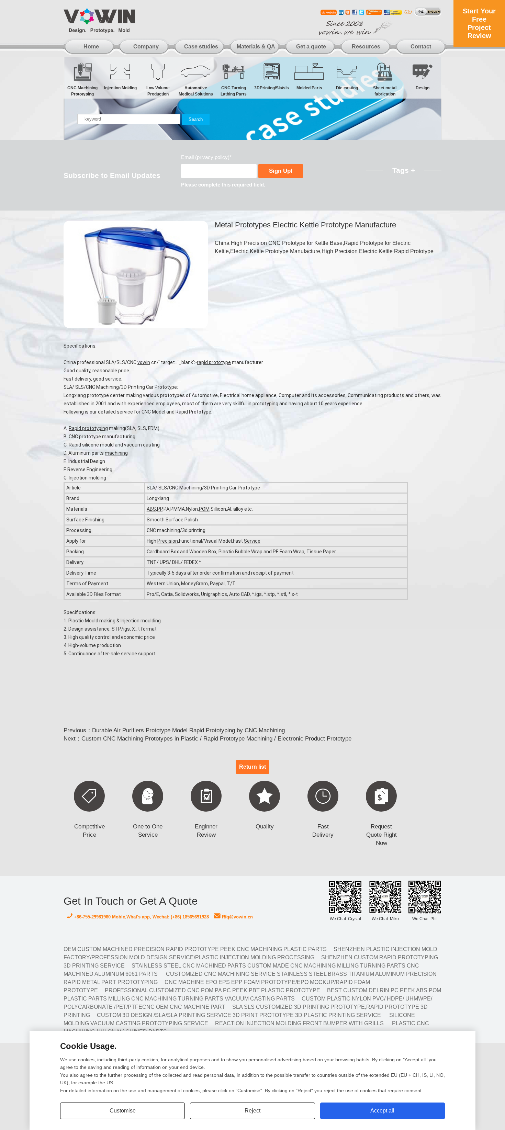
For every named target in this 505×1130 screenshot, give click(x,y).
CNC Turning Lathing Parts (234, 89)
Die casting (347, 88)
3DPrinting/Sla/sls (271, 88)
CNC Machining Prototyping (82, 89)
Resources (366, 46)
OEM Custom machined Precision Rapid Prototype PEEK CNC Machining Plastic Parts (195, 949)
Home (91, 46)
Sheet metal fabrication (384, 89)
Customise (123, 1111)
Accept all (382, 1111)
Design (422, 88)
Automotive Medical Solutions (196, 89)
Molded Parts (309, 88)
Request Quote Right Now (381, 834)
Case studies (201, 46)
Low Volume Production (158, 89)
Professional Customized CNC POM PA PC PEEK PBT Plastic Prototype (212, 990)
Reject (252, 1111)
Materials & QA (256, 46)
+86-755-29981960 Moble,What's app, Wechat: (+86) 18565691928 (140, 917)
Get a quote (311, 46)
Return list (252, 767)
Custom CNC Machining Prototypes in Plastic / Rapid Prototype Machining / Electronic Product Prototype (216, 738)
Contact (421, 46)
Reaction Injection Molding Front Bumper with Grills (299, 1023)
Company (146, 46)
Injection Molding (120, 88)
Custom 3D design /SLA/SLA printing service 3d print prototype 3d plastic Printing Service (239, 1015)
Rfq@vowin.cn (237, 917)
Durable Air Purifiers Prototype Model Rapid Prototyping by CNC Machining (188, 730)
